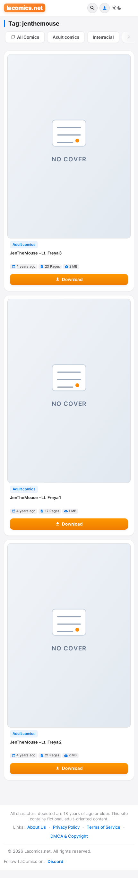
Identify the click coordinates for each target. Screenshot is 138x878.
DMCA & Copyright (69, 836)
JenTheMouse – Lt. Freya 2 (36, 742)
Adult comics (24, 244)
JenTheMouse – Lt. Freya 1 (35, 497)
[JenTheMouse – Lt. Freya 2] (69, 635)
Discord (55, 861)
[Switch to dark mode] (117, 8)
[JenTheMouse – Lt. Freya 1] (69, 391)
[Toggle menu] (129, 8)
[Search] (92, 8)
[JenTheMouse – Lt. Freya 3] (69, 146)
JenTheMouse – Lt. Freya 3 (36, 253)
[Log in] (104, 8)
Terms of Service (103, 827)
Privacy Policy (66, 827)
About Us (36, 827)
